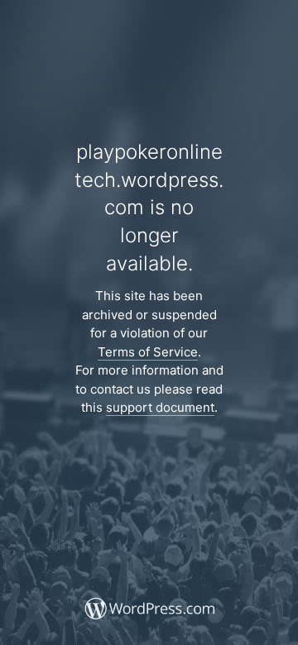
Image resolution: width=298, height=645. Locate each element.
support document (160, 407)
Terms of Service (148, 352)
